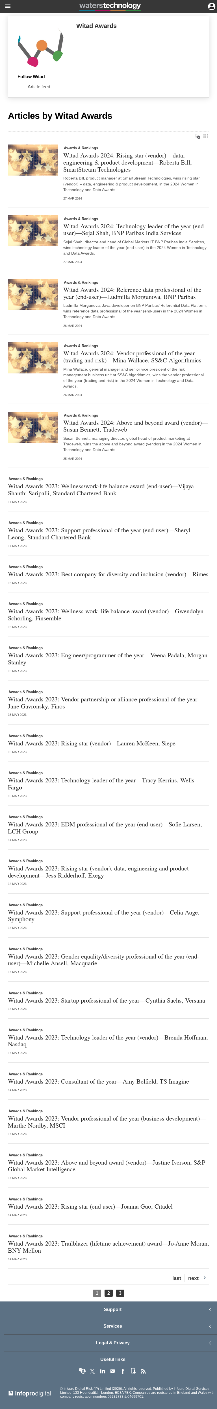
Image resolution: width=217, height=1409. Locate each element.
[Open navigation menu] (5, 6)
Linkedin (102, 1371)
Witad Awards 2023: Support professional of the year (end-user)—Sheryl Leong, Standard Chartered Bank (99, 533)
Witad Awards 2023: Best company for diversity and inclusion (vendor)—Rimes (108, 573)
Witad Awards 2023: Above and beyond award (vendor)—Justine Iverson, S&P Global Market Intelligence (106, 1165)
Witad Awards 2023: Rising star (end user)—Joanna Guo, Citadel (90, 1206)
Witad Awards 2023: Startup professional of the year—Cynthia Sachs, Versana (106, 1000)
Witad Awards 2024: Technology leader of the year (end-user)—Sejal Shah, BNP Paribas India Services (134, 229)
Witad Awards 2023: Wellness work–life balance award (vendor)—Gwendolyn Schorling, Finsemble (105, 614)
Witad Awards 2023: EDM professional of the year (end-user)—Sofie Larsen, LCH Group (105, 827)
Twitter (92, 1371)
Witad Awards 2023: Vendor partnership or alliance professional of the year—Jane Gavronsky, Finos (105, 702)
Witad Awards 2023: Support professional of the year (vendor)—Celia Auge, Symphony (103, 915)
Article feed (39, 86)
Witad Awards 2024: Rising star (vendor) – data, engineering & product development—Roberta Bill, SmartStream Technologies (127, 162)
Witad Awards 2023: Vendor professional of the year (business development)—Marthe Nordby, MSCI (107, 1121)
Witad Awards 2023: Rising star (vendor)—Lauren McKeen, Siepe (91, 743)
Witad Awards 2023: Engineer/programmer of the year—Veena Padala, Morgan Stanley (107, 658)
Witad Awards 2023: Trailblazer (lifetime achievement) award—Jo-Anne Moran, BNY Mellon (108, 1246)
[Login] (211, 6)
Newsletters (112, 1371)
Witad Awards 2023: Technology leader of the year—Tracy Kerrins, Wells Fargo (101, 783)
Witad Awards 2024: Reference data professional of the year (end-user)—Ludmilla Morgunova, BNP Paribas (132, 293)
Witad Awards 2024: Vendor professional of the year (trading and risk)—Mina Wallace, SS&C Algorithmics (132, 356)
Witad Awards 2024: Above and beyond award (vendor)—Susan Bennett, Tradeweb (135, 426)
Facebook (123, 1371)
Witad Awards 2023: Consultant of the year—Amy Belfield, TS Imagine (98, 1081)
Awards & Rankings (81, 148)
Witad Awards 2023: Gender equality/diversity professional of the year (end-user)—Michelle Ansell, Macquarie (103, 959)
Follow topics (82, 1371)
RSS (143, 1371)
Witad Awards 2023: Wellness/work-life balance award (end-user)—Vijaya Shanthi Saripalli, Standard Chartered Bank (101, 489)
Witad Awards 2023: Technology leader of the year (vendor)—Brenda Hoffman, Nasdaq (108, 1040)
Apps (133, 1371)
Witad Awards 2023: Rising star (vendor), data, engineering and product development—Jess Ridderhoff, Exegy (98, 871)
